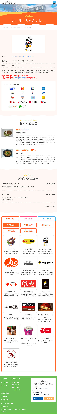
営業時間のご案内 (20, 78)
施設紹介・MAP (16, 379)
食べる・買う (18, 27)
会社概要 (4, 396)
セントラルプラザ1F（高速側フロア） (23, 56)
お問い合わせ (6, 400)
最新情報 (4, 379)
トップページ (4, 27)
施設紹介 (11, 27)
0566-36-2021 (16, 65)
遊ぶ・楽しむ (15, 385)
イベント (4, 385)
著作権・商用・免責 (7, 403)
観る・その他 (15, 387)
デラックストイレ (16, 390)
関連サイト (5, 406)
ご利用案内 (5, 382)
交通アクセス (6, 393)
